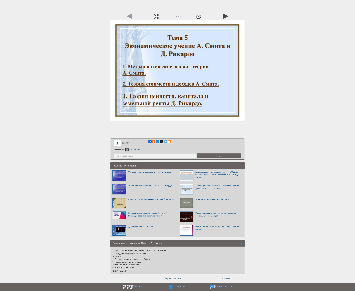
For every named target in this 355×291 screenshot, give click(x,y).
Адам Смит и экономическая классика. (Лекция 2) (151, 199)
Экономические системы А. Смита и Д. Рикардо (150, 171)
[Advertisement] (177, 6)
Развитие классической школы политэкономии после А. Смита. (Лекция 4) (216, 214)
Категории (179, 286)
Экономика (135, 149)
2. (113, 267)
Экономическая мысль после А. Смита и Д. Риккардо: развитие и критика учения (148, 214)
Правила (226, 278)
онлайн (138, 286)
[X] (161, 141)
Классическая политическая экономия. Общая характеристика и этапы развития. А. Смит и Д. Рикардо (216, 174)
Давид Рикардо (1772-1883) (141, 226)
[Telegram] (165, 141)
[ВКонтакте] (150, 141)
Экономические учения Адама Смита (212, 199)
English (168, 278)
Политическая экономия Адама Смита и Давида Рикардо (217, 228)
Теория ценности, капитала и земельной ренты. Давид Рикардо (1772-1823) (217, 187)
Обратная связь (224, 286)
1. (113, 250)
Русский (177, 278)
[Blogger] (169, 141)
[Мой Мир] (157, 141)
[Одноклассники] (153, 141)
